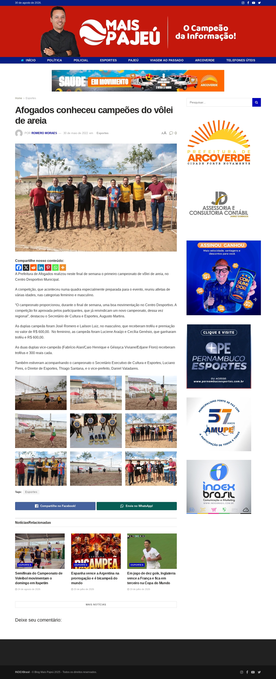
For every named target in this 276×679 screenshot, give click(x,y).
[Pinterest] (48, 267)
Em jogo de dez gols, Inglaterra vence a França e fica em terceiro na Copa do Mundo (151, 578)
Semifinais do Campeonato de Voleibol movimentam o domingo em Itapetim (38, 578)
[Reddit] (33, 267)
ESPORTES (108, 60)
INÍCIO (31, 60)
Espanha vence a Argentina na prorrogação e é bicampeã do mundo (95, 578)
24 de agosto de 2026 (28, 589)
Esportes (31, 98)
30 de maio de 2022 (75, 133)
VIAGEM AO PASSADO (166, 60)
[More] (63, 267)
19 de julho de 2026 (139, 589)
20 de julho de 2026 (83, 589)
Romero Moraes (44, 133)
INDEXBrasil (22, 672)
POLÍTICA (54, 60)
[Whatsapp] (55, 267)
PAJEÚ (133, 60)
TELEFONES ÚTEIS (240, 60)
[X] (26, 267)
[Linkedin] (41, 267)
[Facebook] (19, 267)
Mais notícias (96, 604)
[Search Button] (256, 102)
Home (18, 98)
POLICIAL (81, 60)
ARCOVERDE (205, 60)
